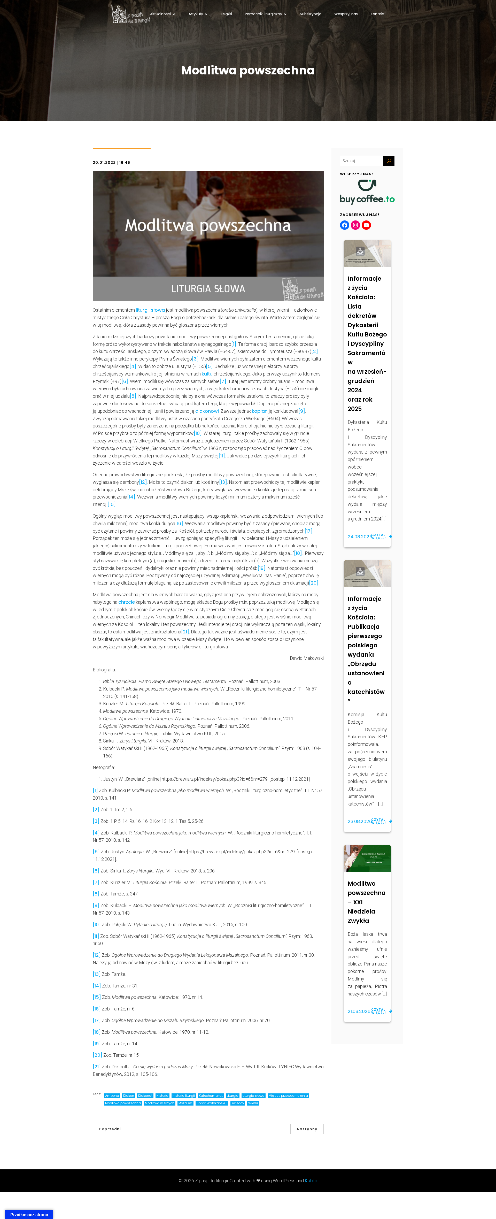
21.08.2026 (359, 1011)
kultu (207, 374)
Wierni (253, 1103)
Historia (162, 1095)
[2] (314, 351)
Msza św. (185, 1103)
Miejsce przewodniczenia (288, 1095)
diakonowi (207, 411)
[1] (233, 344)
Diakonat (145, 1095)
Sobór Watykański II (212, 1103)
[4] (132, 366)
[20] (314, 583)
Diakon (128, 1095)
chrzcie (126, 602)
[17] (309, 531)
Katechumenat (211, 1095)
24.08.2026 (360, 536)
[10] (198, 433)
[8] (133, 396)
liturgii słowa (150, 310)
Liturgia (232, 1095)
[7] (223, 381)
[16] (179, 523)
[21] (185, 631)
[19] (262, 568)
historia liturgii (184, 1095)
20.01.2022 (104, 162)
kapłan (260, 411)
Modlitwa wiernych (159, 1103)
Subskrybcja (310, 14)
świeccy (237, 1103)
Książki (226, 14)
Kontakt (378, 14)
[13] (223, 482)
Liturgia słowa (254, 1095)
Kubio (311, 1180)
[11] (222, 456)
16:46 (124, 162)
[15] (111, 504)
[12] (143, 482)
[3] (195, 359)
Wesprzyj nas (346, 14)
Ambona (112, 1095)
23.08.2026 (360, 821)
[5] (209, 366)
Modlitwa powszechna (123, 1103)
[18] (298, 553)
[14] (131, 497)
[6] (124, 381)
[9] (301, 411)
